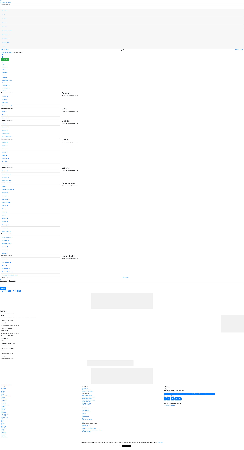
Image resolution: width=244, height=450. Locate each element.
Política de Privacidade (87, 391)
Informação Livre (6, 105)
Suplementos (5, 34)
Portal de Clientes (6, 271)
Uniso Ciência (4, 437)
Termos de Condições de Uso (9, 275)
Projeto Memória (86, 389)
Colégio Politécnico (87, 427)
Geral (3, 14)
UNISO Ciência (6, 231)
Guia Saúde (5, 199)
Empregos (4, 240)
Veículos (4, 246)
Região (4, 99)
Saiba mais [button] (160, 442)
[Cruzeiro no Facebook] (165, 398)
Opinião (4, 18)
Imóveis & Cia (5, 202)
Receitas (4, 218)
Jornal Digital (5, 42)
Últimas (4, 46)
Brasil (3, 111)
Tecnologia (5, 225)
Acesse (4, 259)
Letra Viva (4, 158)
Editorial (4, 130)
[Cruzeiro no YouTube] (172, 398)
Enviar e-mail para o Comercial (206, 394)
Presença (4, 149)
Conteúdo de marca (7, 30)
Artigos (4, 123)
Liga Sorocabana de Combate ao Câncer (92, 430)
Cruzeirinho (5, 192)
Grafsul (84, 415)
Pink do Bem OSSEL (87, 419)
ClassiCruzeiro (85, 409)
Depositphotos (85, 416)
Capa (3, 64)
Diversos (4, 253)
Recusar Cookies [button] (117, 446)
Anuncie (237, 49)
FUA (1, 0)
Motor (4, 212)
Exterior (4, 114)
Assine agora (5, 59)
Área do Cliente (4, 49)
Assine (4, 265)
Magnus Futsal (5, 174)
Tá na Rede (3, 432)
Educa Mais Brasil (5, 405)
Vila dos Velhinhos (86, 431)
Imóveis (4, 250)
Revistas (4, 221)
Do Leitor (4, 127)
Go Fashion (5, 133)
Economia (4, 118)
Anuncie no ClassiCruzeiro (88, 400)
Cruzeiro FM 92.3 (86, 412)
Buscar (3, 288)
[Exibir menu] (2, 54)
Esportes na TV (6, 180)
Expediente (85, 388)
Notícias (4, 96)
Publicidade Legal (6, 237)
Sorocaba (4, 10)
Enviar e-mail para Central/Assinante (188, 394)
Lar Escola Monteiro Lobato (89, 428)
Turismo (4, 228)
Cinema (4, 152)
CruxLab (84, 413)
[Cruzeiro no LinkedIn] (180, 398)
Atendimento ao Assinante (88, 397)
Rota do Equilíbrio (6, 136)
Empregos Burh (6, 243)
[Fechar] (1, 8)
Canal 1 (4, 155)
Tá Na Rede (5, 165)
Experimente (5, 268)
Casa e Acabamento (7, 189)
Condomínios (4, 399)
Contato (241, 49)
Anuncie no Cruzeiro (87, 398)
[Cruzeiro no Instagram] (168, 398)
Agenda (4, 145)
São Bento (5, 177)
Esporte (4, 26)
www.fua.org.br (86, 425)
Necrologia (5, 102)
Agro (3, 186)
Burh (83, 418)
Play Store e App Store (169, 405)
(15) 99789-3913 (173, 388)
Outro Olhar (5, 161)
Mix (3, 208)
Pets (3, 215)
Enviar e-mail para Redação (171, 394)
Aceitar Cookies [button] (126, 446)
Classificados (5, 38)
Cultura (4, 22)
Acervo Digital (5, 262)
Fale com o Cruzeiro (87, 395)
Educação (4, 196)
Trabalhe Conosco (86, 404)
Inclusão (4, 205)
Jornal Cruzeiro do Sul (5, 2)
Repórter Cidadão (86, 403)
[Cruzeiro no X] (176, 398)
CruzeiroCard (85, 410)
